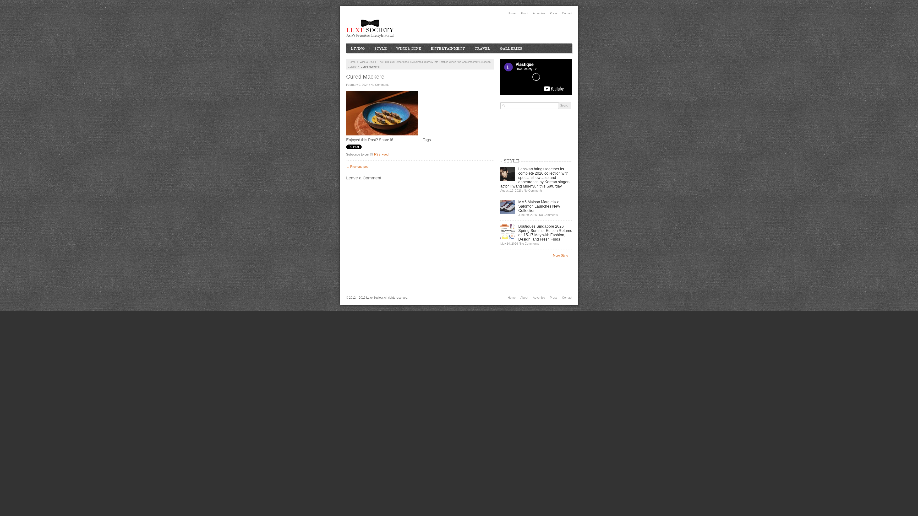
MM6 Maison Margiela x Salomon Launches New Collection (539, 206)
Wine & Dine (408, 48)
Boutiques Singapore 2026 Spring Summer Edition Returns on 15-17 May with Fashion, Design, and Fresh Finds (545, 232)
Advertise (539, 13)
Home (512, 13)
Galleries (511, 48)
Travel (482, 48)
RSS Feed (381, 154)
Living (358, 48)
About (524, 13)
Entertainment (448, 48)
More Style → (562, 255)
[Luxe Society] (370, 29)
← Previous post (357, 166)
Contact (567, 13)
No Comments (380, 84)
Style (380, 48)
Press (553, 13)
